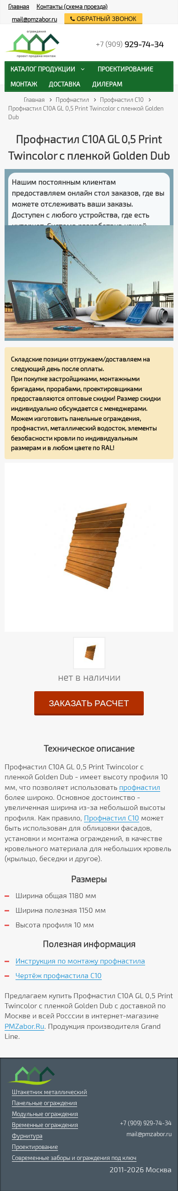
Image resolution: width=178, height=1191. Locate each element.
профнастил (139, 787)
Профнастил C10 (111, 817)
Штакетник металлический (49, 1092)
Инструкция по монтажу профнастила (80, 960)
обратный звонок (105, 19)
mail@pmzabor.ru (34, 19)
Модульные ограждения (45, 1113)
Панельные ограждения (44, 1102)
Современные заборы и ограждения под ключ (74, 1157)
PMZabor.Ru (24, 1026)
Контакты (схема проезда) (72, 6)
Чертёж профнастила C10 (59, 975)
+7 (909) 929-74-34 (146, 1123)
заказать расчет (89, 703)
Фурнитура (27, 1135)
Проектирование (35, 1146)
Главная (18, 6)
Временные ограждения (45, 1124)
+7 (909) (130, 44)
